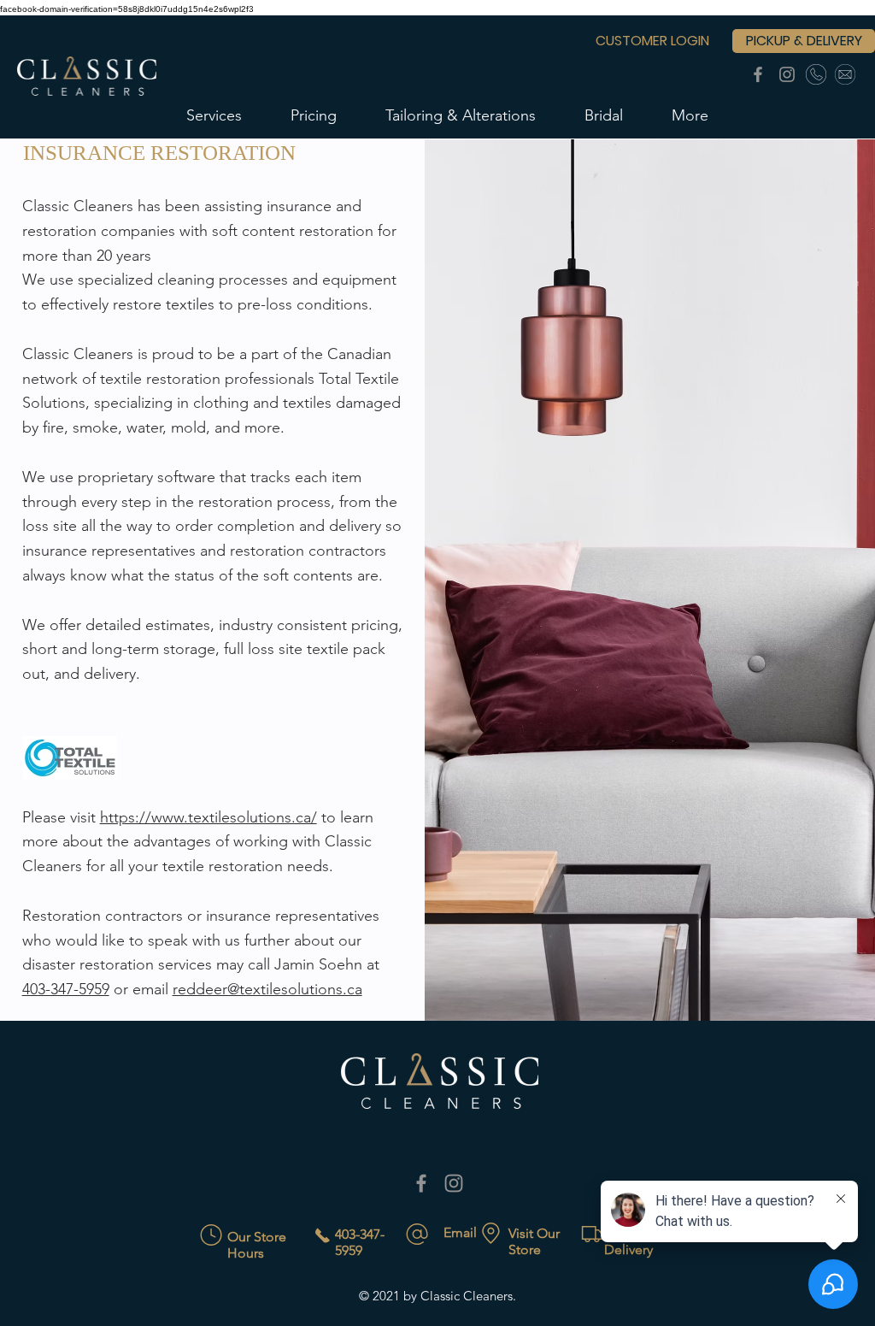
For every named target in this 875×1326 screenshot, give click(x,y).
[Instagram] (787, 74)
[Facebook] (758, 74)
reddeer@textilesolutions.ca (267, 989)
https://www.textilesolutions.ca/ (208, 817)
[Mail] (845, 74)
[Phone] (816, 74)
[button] (214, 115)
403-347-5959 (65, 989)
